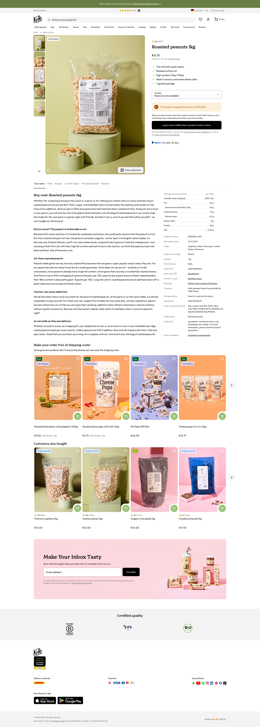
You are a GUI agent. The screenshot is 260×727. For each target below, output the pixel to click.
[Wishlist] (200, 19)
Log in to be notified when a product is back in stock (186, 125)
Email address (54, 572)
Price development (90, 183)
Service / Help (218, 10)
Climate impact (72, 183)
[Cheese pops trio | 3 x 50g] (202, 396)
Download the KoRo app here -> (147, 4)
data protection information (167, 135)
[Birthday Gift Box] (154, 396)
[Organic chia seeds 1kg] (154, 488)
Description (39, 183)
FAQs (50, 183)
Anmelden (131, 572)
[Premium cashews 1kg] (57, 488)
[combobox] (121, 20)
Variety (157, 93)
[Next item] (39, 171)
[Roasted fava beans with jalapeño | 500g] (57, 396)
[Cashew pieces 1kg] (105, 488)
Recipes (58, 183)
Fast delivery (41, 10)
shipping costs (174, 59)
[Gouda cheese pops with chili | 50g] (105, 396)
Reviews (105, 183)
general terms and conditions (196, 132)
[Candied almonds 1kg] (202, 488)
